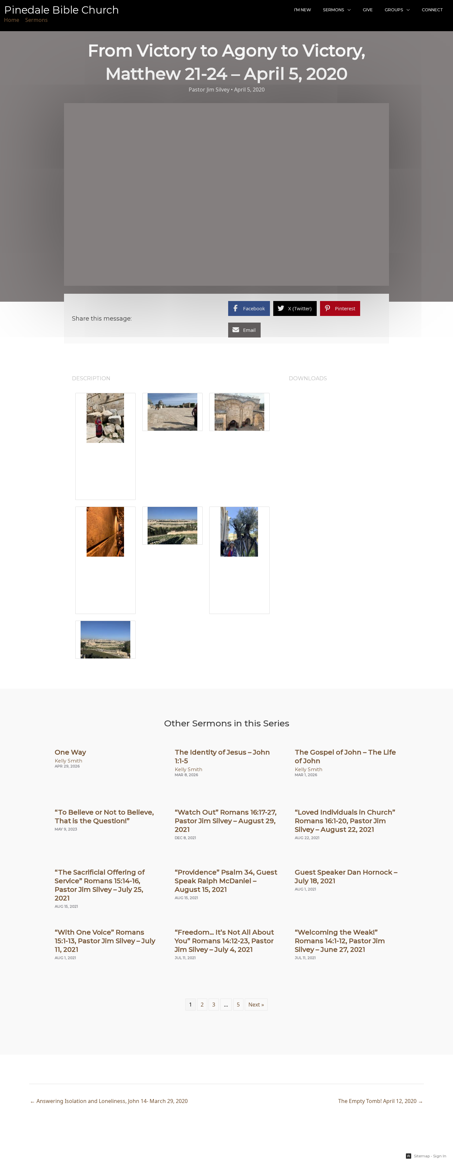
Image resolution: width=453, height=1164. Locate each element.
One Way (70, 752)
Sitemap (422, 1156)
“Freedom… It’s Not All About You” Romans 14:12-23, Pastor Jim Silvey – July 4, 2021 (224, 940)
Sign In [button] (439, 1156)
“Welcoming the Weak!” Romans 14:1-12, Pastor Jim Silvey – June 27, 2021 (340, 940)
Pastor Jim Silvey (209, 89)
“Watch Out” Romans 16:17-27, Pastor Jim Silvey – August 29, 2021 (226, 820)
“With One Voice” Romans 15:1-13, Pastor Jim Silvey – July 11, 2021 (105, 940)
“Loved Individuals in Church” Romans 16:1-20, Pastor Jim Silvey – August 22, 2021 (345, 820)
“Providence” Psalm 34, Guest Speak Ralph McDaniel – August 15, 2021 (226, 880)
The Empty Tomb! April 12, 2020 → (380, 1101)
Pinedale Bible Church (61, 10)
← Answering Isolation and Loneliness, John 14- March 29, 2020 (109, 1101)
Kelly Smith (68, 761)
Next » (256, 1004)
